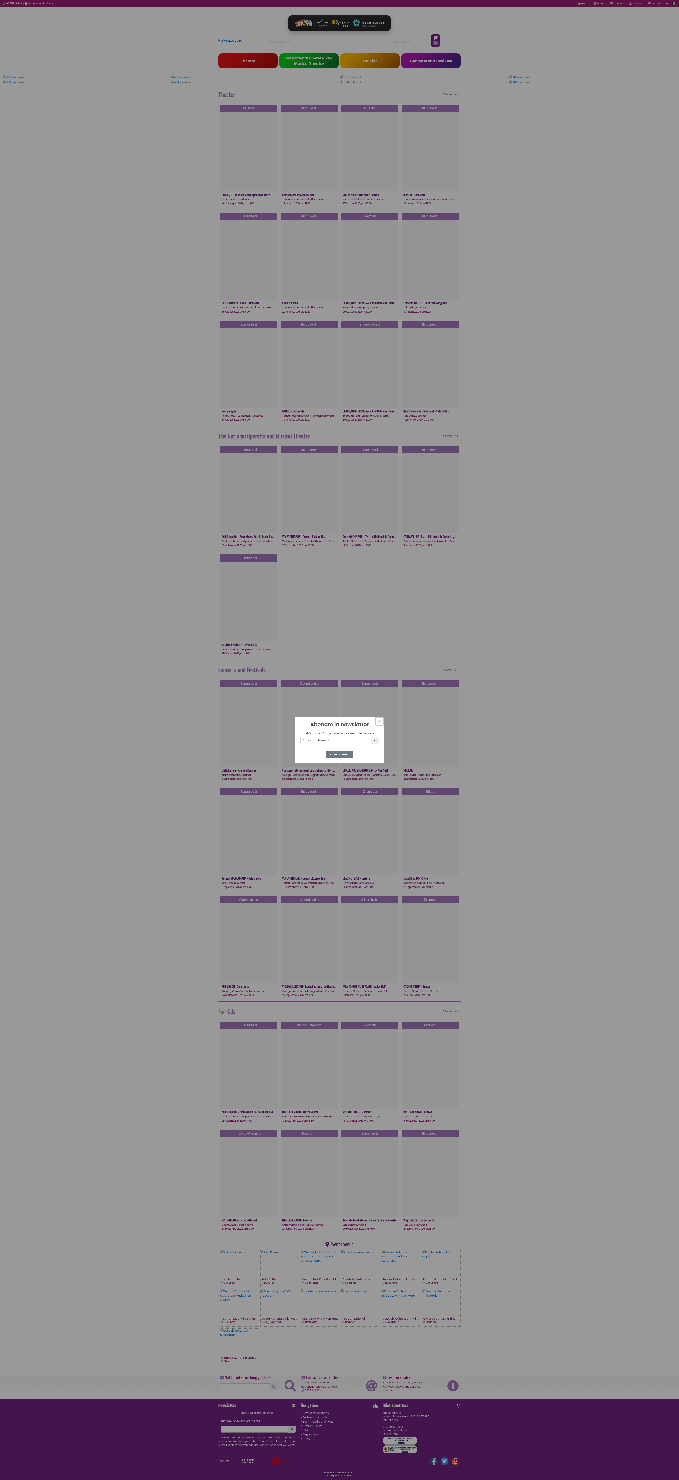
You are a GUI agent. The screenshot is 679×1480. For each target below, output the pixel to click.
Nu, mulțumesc (339, 754)
